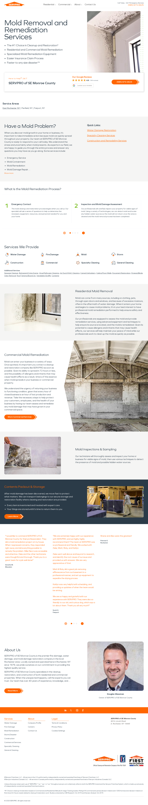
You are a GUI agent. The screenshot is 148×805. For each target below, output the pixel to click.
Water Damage (10, 723)
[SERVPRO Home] (14, 4)
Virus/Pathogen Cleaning (49, 273)
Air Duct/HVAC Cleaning (70, 273)
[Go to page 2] (73, 233)
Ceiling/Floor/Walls (103, 273)
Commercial (64, 4)
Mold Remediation (11, 731)
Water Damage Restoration (101, 130)
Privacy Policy (57, 727)
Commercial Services (12, 742)
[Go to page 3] (75, 233)
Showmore (8, 173)
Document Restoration (121, 273)
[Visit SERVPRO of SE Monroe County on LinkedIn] (65, 710)
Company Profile (34, 723)
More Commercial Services (19, 417)
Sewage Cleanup (11, 273)
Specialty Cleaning (11, 746)
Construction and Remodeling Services (107, 140)
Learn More (13, 516)
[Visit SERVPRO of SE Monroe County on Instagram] (77, 710)
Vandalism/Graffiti (44, 276)
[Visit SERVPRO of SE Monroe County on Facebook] (83, 710)
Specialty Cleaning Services (101, 135)
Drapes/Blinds (137, 273)
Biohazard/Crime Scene (28, 273)
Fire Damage (9, 727)
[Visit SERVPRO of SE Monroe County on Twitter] (71, 710)
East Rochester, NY (11, 108)
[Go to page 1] (70, 233)
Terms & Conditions (59, 723)
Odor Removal (10, 276)
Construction (9, 738)
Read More (13, 690)
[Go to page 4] (77, 233)
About (77, 4)
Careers (31, 727)
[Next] (83, 233)
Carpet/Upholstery (87, 273)
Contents (55, 276)
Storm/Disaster (10, 735)
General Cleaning (11, 750)
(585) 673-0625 (136, 5)
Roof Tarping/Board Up (26, 276)
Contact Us (90, 4)
